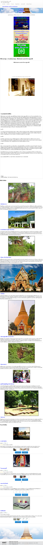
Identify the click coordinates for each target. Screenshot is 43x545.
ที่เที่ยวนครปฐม (3, 59)
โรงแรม (12, 3)
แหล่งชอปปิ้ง (23, 3)
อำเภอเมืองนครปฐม (12, 59)
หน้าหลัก (3, 3)
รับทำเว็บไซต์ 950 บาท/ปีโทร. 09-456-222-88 (6, 2)
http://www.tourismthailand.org (13, 177)
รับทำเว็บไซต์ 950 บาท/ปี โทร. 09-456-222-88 (9, 6)
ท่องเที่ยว (8, 3)
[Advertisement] (21, 69)
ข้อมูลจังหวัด (17, 3)
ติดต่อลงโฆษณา (29, 3)
